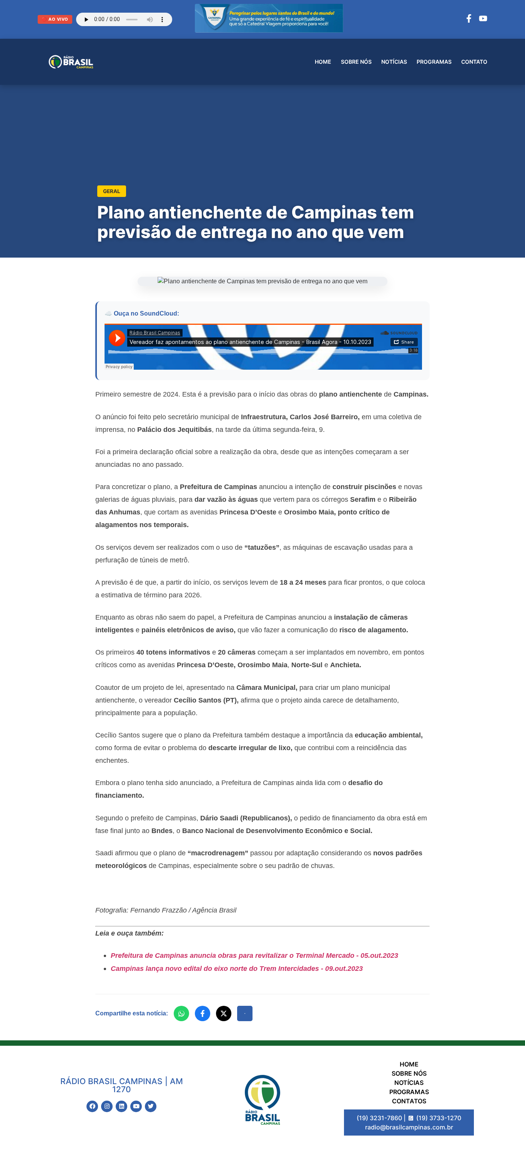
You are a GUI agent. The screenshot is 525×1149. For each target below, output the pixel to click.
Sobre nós (356, 61)
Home (323, 61)
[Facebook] (469, 19)
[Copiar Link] (245, 1013)
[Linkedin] (121, 1106)
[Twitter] (150, 1106)
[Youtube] (136, 1106)
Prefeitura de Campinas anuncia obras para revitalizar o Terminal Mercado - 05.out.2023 (254, 955)
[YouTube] (483, 19)
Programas (434, 61)
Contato (474, 61)
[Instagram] (107, 1106)
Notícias (394, 61)
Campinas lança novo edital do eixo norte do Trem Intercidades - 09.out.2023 (237, 968)
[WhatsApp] (181, 1013)
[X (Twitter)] (223, 1013)
